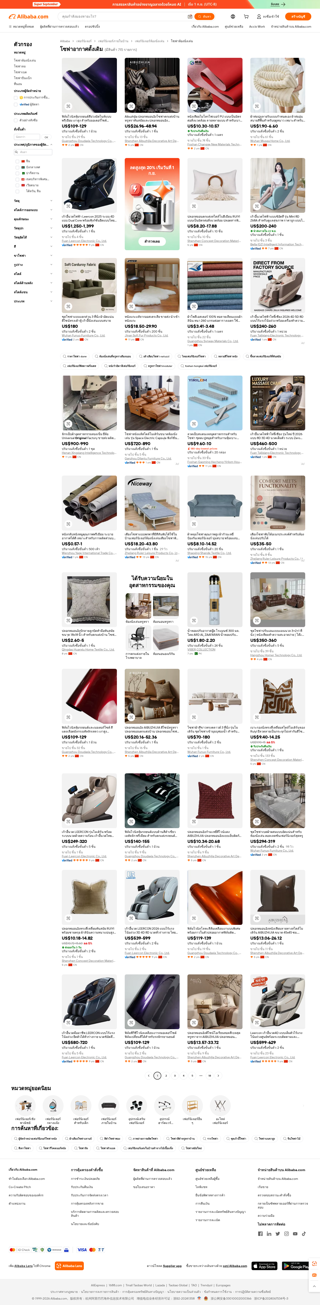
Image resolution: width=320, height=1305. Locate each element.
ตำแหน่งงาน (17, 1203)
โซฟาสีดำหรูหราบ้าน (183, 1138)
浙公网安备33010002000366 (231, 1298)
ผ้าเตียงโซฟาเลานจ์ (80, 1138)
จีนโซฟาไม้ (294, 1138)
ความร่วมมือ (266, 1215)
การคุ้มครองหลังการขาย (87, 1203)
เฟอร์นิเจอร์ (84, 41)
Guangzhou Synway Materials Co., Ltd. (212, 341)
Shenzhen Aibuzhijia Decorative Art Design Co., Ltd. (152, 141)
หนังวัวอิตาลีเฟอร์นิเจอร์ (122, 366)
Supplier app (172, 1266)
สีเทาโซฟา (25, 1148)
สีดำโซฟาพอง (112, 1138)
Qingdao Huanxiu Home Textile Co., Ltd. (88, 649)
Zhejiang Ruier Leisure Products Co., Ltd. (152, 553)
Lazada (160, 1285)
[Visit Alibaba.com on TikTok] (304, 1233)
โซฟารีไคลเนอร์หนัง (54, 1148)
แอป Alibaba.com (235, 1266)
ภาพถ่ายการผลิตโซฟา (145, 1138)
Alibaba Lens (23, 1266)
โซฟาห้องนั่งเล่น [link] (182, 41)
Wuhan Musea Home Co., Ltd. (270, 141)
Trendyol (206, 1285)
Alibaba (65, 41)
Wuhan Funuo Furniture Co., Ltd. (83, 335)
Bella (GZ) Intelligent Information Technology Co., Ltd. (277, 244)
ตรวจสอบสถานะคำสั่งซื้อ (274, 1195)
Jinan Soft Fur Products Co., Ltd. (146, 335)
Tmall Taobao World (139, 1285)
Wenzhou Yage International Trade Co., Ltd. (89, 553)
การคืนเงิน (202, 1203)
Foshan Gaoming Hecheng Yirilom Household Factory (215, 462)
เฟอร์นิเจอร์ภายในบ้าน (113, 41)
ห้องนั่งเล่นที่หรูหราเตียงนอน (115, 356)
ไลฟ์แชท (201, 1187)
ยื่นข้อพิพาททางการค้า (210, 1195)
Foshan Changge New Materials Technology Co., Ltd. (215, 144)
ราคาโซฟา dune (77, 356)
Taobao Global (177, 1285)
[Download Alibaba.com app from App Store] (264, 1266)
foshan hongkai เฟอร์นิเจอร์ (201, 366)
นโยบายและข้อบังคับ (85, 1224)
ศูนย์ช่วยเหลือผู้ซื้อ (207, 1178)
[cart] (247, 17)
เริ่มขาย (263, 1187)
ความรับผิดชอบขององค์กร (26, 1195)
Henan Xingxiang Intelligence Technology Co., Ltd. (89, 452)
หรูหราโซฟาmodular (160, 366)
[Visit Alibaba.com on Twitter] (277, 1233)
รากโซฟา (212, 1138)
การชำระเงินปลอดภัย (85, 1178)
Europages (223, 1285)
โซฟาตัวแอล (108, 1148)
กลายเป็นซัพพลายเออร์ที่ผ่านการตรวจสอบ (283, 1205)
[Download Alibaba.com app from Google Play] (296, 1266)
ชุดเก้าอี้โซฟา (238, 1138)
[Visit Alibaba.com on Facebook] (260, 1233)
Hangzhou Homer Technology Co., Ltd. (276, 655)
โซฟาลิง (83, 1148)
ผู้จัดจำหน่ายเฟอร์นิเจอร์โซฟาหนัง (38, 1138)
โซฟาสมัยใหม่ (194, 1148)
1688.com (115, 1285)
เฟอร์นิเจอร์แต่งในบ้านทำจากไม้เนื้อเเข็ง (150, 1148)
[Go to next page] (218, 1076)
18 (209, 1075)
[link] (314, 1263)
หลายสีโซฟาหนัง (227, 356)
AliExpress (98, 1285)
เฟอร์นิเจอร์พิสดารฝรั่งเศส (81, 366)
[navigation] (33, 559)
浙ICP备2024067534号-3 (271, 1298)
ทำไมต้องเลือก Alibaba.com (27, 1178)
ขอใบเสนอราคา (144, 1187)
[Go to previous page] (149, 1076)
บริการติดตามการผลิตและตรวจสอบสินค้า (95, 1213)
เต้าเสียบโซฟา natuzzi (156, 356)
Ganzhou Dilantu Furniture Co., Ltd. (148, 458)
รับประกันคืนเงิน (82, 1187)
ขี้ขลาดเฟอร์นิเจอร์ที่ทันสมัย (265, 356)
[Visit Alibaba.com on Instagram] (286, 1233)
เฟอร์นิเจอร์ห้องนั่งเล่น (149, 41)
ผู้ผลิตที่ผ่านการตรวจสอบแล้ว (152, 1178)
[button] (190, 16)
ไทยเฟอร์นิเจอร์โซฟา (194, 356)
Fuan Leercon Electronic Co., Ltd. (84, 241)
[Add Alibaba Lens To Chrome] (69, 1266)
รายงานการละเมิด (207, 1220)
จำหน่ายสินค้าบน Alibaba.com (278, 1178)
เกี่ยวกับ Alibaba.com (23, 1169)
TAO (194, 1285)
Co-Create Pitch (20, 1187)
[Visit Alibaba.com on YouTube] (295, 1233)
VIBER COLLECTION (201, 649)
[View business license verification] (199, 1298)
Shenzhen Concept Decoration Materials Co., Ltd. (215, 241)
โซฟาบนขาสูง (267, 1138)
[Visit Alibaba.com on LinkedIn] (269, 1233)
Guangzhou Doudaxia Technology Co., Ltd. (89, 141)
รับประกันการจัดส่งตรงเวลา (89, 1195)
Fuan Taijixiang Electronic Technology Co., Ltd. (277, 335)
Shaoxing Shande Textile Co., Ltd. (209, 553)
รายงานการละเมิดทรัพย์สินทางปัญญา (220, 1211)
